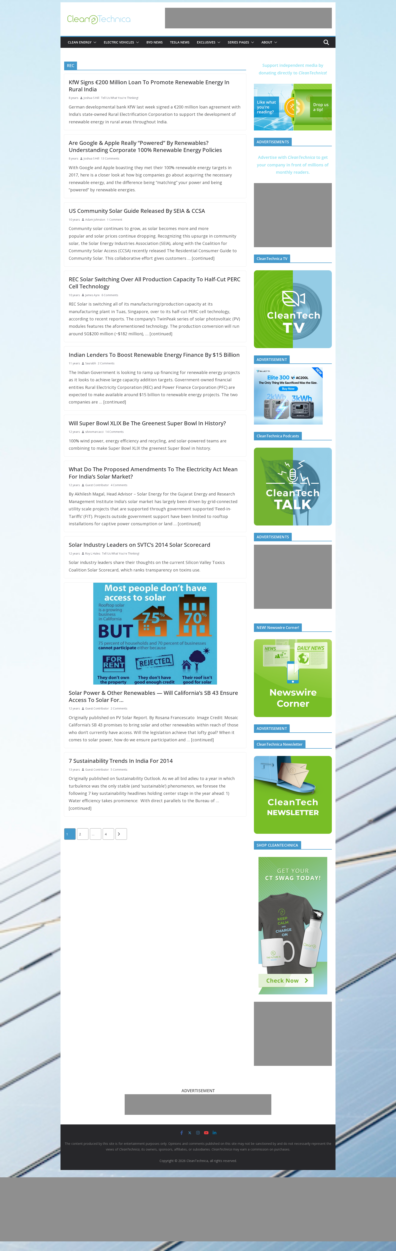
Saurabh (90, 363)
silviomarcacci (94, 432)
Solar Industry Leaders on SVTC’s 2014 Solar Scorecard (139, 544)
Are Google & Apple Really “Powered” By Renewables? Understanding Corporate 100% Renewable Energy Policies (145, 146)
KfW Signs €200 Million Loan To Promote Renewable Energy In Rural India (149, 85)
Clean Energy (79, 42)
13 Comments (110, 158)
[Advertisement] (248, 18)
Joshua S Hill (91, 98)
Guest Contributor (97, 485)
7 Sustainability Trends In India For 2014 (121, 760)
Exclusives (206, 42)
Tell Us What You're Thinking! (119, 98)
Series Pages (238, 42)
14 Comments (114, 432)
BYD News (154, 42)
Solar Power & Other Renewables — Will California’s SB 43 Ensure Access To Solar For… (153, 696)
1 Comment (114, 220)
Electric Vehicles (119, 42)
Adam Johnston (95, 220)
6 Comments (110, 295)
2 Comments (106, 363)
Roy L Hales (92, 553)
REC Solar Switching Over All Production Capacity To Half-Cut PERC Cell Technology (154, 282)
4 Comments (119, 485)
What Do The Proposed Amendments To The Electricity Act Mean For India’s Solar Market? (153, 472)
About (266, 42)
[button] (93, 42)
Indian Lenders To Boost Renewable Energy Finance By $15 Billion (154, 354)
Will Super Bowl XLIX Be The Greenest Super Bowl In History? (147, 423)
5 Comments (119, 770)
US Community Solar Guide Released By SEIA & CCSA (137, 210)
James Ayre (92, 295)
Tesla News (180, 42)
